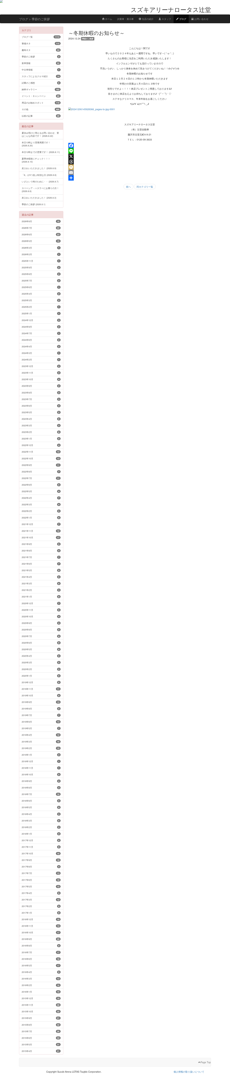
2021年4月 (40, 576)
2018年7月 (40, 794)
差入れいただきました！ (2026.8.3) (39, 197)
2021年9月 (40, 544)
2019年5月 (40, 728)
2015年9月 (40, 1018)
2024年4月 (40, 346)
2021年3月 (40, 583)
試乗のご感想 (40, 82)
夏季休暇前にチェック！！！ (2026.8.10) (36, 160)
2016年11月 (40, 925)
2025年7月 (40, 280)
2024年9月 (40, 326)
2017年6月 (40, 879)
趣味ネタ (40, 50)
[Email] (139, 172)
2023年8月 (40, 392)
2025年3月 (40, 300)
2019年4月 (40, 734)
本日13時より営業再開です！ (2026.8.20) (36, 144)
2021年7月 (40, 557)
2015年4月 (40, 1051)
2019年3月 (40, 741)
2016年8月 (40, 945)
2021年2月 (40, 590)
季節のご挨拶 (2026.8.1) (33, 204)
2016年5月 (40, 965)
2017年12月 (40, 840)
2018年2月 (40, 827)
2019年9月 (40, 702)
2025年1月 (40, 313)
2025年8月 (40, 274)
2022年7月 (40, 478)
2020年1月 (40, 675)
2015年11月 (40, 1004)
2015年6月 (40, 1037)
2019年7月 (40, 715)
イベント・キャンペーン (40, 96)
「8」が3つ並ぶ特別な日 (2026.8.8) (39, 175)
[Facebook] (139, 145)
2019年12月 (40, 682)
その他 (40, 109)
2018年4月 (40, 814)
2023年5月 (40, 412)
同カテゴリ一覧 (145, 186)
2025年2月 (40, 306)
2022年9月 (40, 465)
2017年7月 (40, 873)
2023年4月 (40, 418)
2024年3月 (40, 353)
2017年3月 (40, 899)
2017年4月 (40, 893)
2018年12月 (40, 761)
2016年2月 (40, 985)
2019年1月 (40, 754)
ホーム (108, 19)
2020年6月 (40, 642)
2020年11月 (40, 609)
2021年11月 (40, 530)
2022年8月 (40, 471)
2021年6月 (40, 563)
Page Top (206, 1062)
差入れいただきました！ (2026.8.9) (39, 168)
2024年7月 (40, 333)
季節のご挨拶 (40, 56)
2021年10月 (40, 537)
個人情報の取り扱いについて (189, 1071)
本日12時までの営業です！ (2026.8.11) (41, 152)
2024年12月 (40, 320)
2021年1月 (40, 596)
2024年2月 (40, 359)
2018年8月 (40, 787)
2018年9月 (40, 781)
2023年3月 (40, 425)
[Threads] (139, 161)
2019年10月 (40, 695)
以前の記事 (40, 115)
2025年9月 (40, 267)
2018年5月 (40, 807)
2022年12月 (40, 445)
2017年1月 (40, 912)
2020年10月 (40, 616)
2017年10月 (40, 853)
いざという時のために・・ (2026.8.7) (40, 181)
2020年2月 (40, 669)
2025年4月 (40, 293)
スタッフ (166, 19)
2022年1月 (40, 517)
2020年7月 (40, 636)
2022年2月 (40, 511)
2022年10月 (40, 458)
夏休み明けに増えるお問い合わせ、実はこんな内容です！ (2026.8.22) (40, 134)
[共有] (139, 178)
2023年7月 (40, 399)
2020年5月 (40, 649)
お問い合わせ (201, 19)
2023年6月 (40, 405)
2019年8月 (40, 708)
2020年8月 (40, 629)
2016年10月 (40, 932)
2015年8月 (40, 1024)
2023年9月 (40, 385)
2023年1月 (40, 438)
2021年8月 (40, 550)
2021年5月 (40, 570)
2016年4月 (40, 972)
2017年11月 (40, 846)
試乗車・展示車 (125, 19)
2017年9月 (40, 860)
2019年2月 (40, 748)
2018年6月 (40, 800)
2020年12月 (40, 603)
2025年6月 (40, 287)
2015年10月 (40, 1011)
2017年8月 (40, 866)
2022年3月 (40, 504)
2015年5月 (40, 1044)
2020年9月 (40, 623)
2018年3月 (40, 820)
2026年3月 (40, 247)
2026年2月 (40, 254)
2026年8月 (40, 221)
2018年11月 (40, 767)
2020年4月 (40, 655)
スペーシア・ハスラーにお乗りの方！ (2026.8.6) (40, 189)
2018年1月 (40, 833)
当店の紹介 (147, 19)
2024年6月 (40, 339)
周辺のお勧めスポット (40, 102)
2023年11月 (40, 372)
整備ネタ (40, 43)
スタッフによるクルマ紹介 (40, 76)
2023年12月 (40, 366)
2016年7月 (40, 952)
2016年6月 (40, 958)
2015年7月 (40, 1031)
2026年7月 (40, 227)
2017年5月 (40, 886)
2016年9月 (40, 939)
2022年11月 (40, 451)
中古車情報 (40, 69)
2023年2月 (40, 432)
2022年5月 (40, 491)
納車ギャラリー (40, 89)
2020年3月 (40, 662)
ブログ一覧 (40, 36)
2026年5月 (40, 241)
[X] (139, 156)
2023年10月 (40, 379)
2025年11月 (40, 260)
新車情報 (40, 63)
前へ (128, 186)
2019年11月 (40, 688)
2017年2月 (40, 906)
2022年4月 (40, 497)
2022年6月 (40, 484)
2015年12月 (40, 998)
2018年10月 (40, 774)
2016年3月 (40, 978)
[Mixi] (139, 167)
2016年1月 (40, 991)
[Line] (139, 151)
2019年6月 (40, 721)
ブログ (182, 19)
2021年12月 (40, 524)
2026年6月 (40, 234)
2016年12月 (40, 919)
